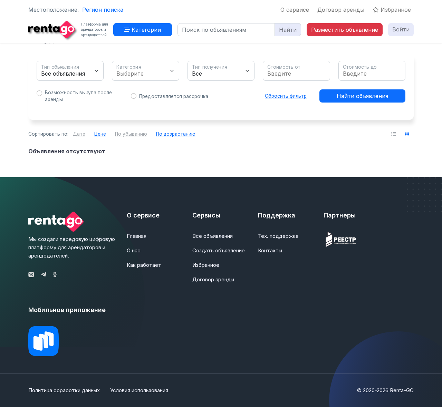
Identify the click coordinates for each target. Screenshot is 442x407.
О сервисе (294, 9)
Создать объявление (218, 250)
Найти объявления (362, 96)
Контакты (270, 250)
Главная (136, 236)
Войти (401, 29)
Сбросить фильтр (286, 96)
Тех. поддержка (278, 236)
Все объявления (212, 236)
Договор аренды (340, 9)
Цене (100, 134)
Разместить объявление (344, 29)
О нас (134, 250)
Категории (145, 29)
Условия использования (139, 390)
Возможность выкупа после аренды (78, 96)
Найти (288, 29)
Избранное (395, 9)
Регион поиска (102, 9)
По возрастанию (175, 134)
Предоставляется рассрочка (173, 96)
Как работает (144, 265)
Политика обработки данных (64, 390)
